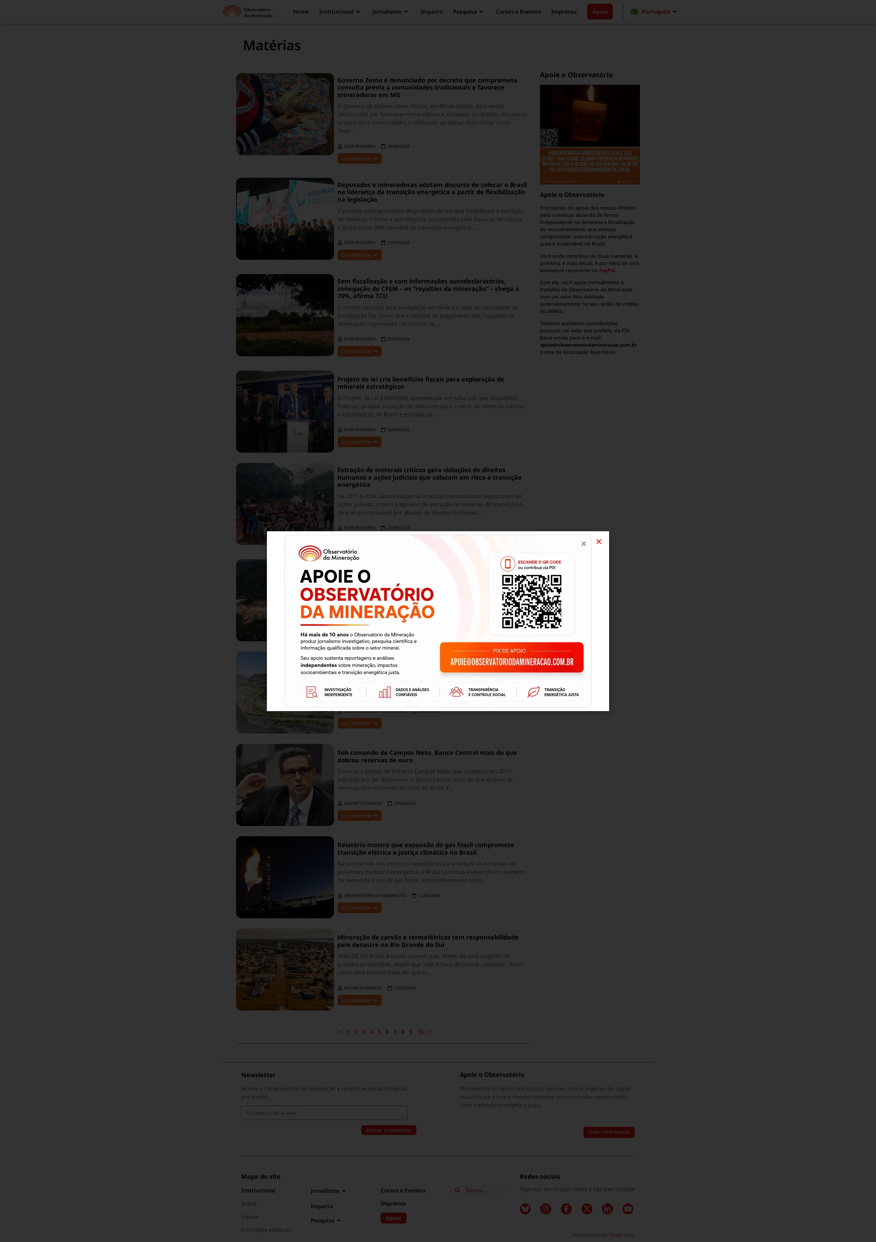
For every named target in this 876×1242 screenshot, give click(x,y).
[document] (438, 621)
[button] (598, 541)
